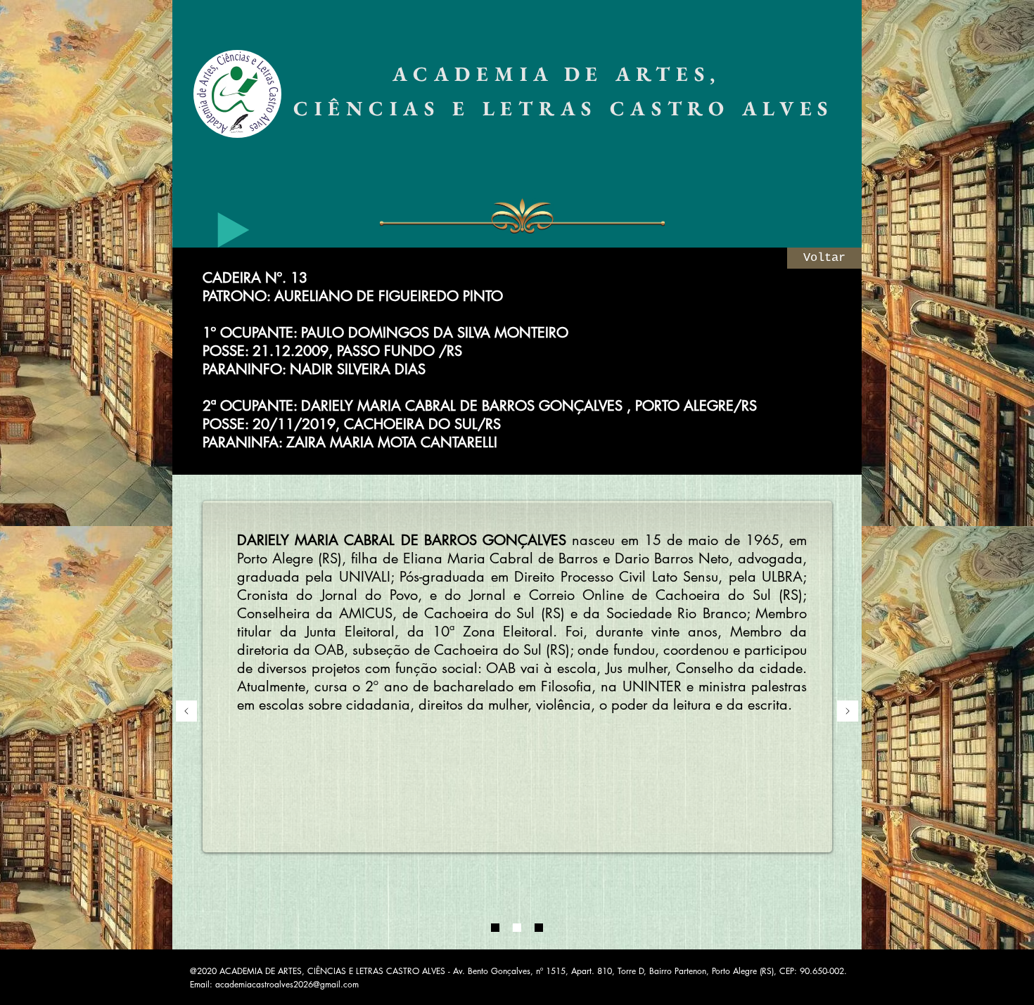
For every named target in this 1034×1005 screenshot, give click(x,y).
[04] (539, 927)
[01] (495, 927)
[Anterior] (186, 712)
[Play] (233, 230)
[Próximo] (847, 712)
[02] (517, 927)
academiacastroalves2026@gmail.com (287, 984)
